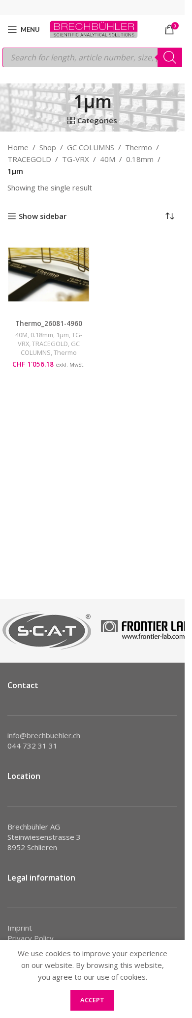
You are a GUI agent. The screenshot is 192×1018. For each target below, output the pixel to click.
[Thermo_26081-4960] (48, 274)
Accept (92, 999)
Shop (47, 147)
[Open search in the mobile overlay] (92, 57)
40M (107, 159)
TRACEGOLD (29, 159)
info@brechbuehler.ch (43, 735)
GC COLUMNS (90, 147)
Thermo (138, 147)
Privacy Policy (30, 938)
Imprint (19, 928)
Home (18, 147)
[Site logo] (94, 28)
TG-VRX (75, 159)
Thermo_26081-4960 (48, 323)
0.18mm (140, 159)
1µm (62, 334)
